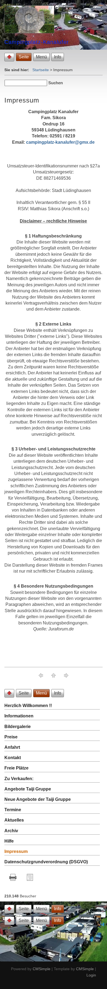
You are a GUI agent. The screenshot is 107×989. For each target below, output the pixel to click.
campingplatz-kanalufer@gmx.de (60, 142)
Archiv (11, 830)
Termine (12, 809)
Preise (11, 737)
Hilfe (9, 841)
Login (91, 975)
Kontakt (12, 757)
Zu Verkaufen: (18, 778)
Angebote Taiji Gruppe (27, 789)
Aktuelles (14, 820)
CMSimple (41, 969)
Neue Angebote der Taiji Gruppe (37, 799)
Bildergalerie (17, 726)
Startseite (40, 70)
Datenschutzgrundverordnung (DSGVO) (46, 861)
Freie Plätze (16, 768)
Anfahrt (12, 747)
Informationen (18, 716)
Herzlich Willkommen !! (28, 705)
